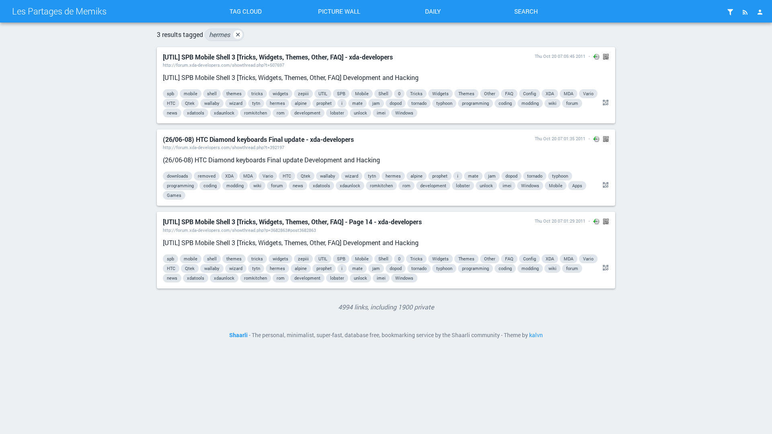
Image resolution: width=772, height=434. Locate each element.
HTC (171, 103)
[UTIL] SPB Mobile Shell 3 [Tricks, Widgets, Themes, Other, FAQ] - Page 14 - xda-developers (292, 221)
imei (381, 113)
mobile (190, 93)
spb (170, 93)
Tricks (416, 93)
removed (207, 176)
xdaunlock (224, 113)
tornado (419, 103)
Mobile (362, 93)
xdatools (195, 113)
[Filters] (730, 12)
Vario (588, 93)
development (307, 113)
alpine (301, 103)
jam (376, 103)
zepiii (303, 93)
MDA (568, 93)
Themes (466, 93)
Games (174, 195)
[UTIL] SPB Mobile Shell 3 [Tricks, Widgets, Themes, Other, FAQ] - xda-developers (278, 57)
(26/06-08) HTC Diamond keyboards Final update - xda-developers (258, 139)
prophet (324, 103)
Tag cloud (246, 11)
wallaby (212, 103)
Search (526, 11)
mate (357, 103)
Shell (383, 93)
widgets (280, 93)
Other (489, 93)
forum (572, 103)
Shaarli (238, 335)
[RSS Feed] (745, 12)
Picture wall (339, 11)
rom (281, 113)
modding (530, 103)
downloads (177, 176)
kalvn (536, 335)
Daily (433, 11)
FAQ (509, 93)
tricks (257, 93)
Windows (404, 113)
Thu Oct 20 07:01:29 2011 (560, 221)
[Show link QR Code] (604, 103)
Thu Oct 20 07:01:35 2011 (560, 138)
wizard (235, 103)
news (172, 113)
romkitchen (255, 113)
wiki (552, 103)
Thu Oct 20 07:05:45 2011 (560, 56)
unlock (360, 113)
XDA (550, 93)
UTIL (322, 93)
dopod (396, 103)
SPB (341, 93)
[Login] (760, 12)
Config (529, 93)
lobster (337, 113)
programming (475, 103)
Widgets (440, 93)
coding (505, 103)
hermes (224, 34)
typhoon (444, 103)
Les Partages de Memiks (59, 11)
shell (212, 93)
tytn (256, 103)
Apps (577, 185)
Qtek (190, 103)
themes (234, 93)
